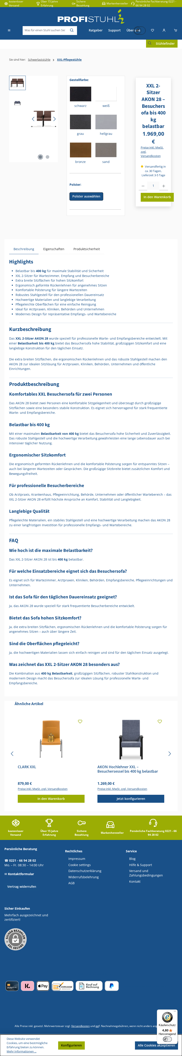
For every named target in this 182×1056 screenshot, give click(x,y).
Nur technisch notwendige (110, 1045)
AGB (71, 883)
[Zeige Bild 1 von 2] (40, 157)
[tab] (24, 249)
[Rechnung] (89, 986)
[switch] (167, 1039)
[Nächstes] (54, 119)
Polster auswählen (86, 196)
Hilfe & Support (140, 865)
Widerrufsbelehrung (83, 877)
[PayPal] (112, 986)
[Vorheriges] (33, 119)
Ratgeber (96, 30)
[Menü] (9, 30)
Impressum (76, 859)
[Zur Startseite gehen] (91, 16)
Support (114, 30)
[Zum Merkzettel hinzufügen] (80, 721)
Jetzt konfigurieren (131, 799)
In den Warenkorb (157, 197)
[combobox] (45, 30)
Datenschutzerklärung (84, 871)
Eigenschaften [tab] (53, 249)
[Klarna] (27, 986)
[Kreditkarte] (12, 986)
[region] (33, 119)
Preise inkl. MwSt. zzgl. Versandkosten (152, 152)
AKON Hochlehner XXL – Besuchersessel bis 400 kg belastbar (127, 769)
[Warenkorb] (174, 30)
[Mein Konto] (164, 30)
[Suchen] (72, 30)
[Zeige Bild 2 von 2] (47, 157)
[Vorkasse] (62, 986)
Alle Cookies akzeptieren (156, 1045)
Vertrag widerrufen (21, 886)
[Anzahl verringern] (143, 186)
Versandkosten (80, 1026)
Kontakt (134, 882)
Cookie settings (79, 865)
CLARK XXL (27, 767)
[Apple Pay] (42, 986)
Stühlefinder (165, 43)
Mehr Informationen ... (21, 1051)
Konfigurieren (71, 1045)
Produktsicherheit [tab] (86, 249)
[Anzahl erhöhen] (163, 186)
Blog (132, 859)
